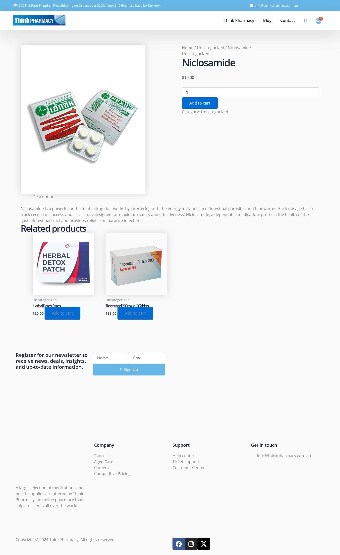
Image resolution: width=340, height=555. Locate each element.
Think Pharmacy (239, 20)
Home (187, 47)
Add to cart (199, 103)
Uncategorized (210, 47)
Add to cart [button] (62, 313)
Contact (287, 20)
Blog (267, 20)
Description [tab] (44, 196)
